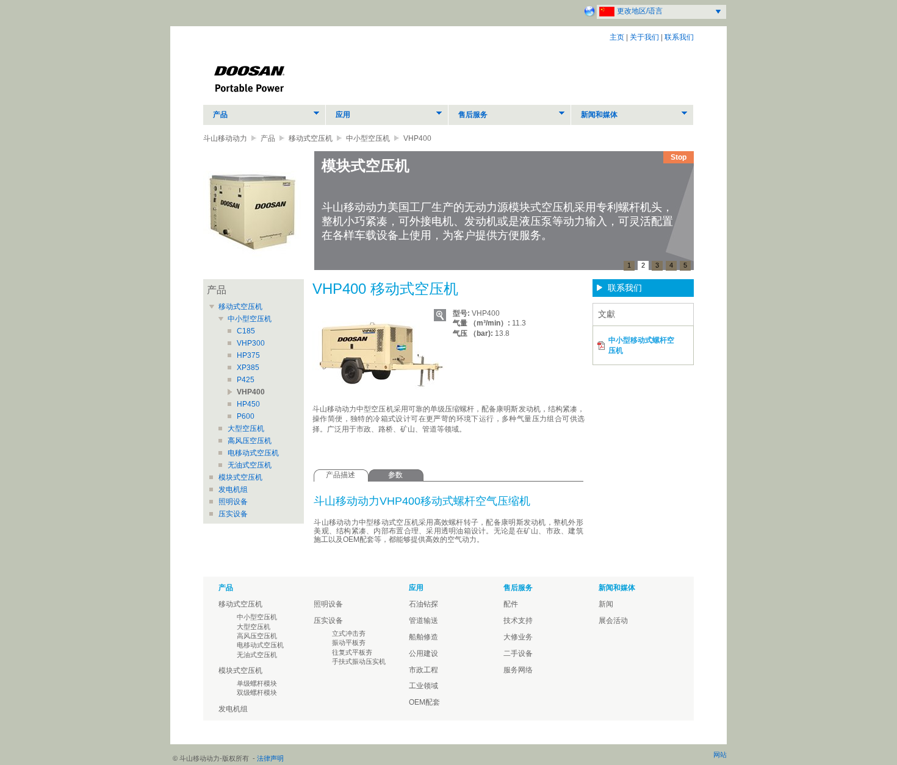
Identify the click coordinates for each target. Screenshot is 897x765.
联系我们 (679, 37)
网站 (720, 754)
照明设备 (233, 501)
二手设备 (518, 653)
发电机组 (233, 489)
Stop (678, 157)
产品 (220, 114)
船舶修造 (423, 637)
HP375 (248, 355)
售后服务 (473, 114)
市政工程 (423, 670)
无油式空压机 (250, 465)
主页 (617, 37)
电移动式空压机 (253, 453)
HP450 (248, 404)
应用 (343, 114)
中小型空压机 (368, 138)
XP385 (248, 367)
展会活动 (613, 620)
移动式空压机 (311, 138)
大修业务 (518, 637)
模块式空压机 (240, 477)
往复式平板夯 (352, 652)
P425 (245, 379)
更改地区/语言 (640, 11)
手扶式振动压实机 (359, 661)
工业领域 (423, 685)
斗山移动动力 (225, 138)
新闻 (606, 604)
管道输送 (423, 620)
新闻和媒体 (599, 114)
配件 (510, 604)
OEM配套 (424, 702)
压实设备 (233, 514)
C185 (246, 331)
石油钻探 (423, 604)
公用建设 (423, 653)
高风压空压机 (250, 440)
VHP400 (251, 392)
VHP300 (251, 343)
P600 (245, 416)
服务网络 (518, 670)
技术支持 (518, 620)
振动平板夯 (349, 642)
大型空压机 (246, 428)
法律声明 (270, 758)
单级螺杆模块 (257, 683)
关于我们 (644, 37)
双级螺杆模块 (257, 692)
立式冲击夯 (349, 633)
